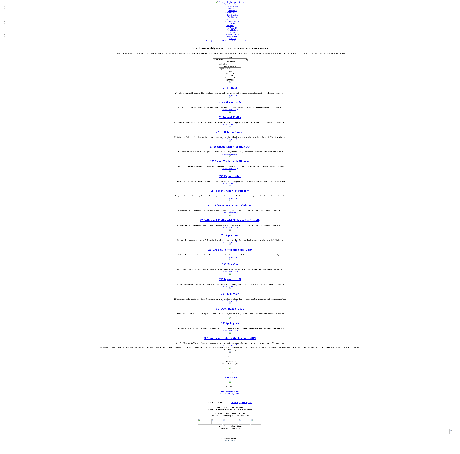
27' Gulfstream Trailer (230, 131)
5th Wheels (232, 17)
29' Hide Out (230, 264)
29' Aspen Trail (230, 235)
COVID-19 (232, 28)
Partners (232, 24)
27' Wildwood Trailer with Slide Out (230, 205)
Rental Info (230, 26)
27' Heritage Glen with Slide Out (230, 146)
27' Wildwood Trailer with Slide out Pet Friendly (230, 220)
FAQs (232, 32)
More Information (229, 95)
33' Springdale (230, 323)
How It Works (232, 6)
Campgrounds (211, 41)
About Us (232, 4)
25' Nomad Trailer (230, 117)
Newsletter (232, 8)
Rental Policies (232, 30)
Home (226, 4)
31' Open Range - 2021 (230, 308)
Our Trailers (230, 13)
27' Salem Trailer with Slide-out (230, 161)
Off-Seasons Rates (232, 21)
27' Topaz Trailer (230, 176)
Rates (227, 19)
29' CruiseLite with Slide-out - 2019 (230, 249)
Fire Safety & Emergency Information (239, 41)
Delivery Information (232, 36)
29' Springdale (230, 293)
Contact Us (221, 41)
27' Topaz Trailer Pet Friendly (230, 190)
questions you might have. (230, 393)
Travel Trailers (232, 15)
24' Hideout (230, 87)
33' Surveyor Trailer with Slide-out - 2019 (230, 338)
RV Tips (232, 39)
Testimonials (232, 11)
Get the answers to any (230, 391)
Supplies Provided (232, 34)
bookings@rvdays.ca (230, 377)
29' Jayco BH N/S (230, 279)
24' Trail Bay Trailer (230, 102)
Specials (232, 19)
